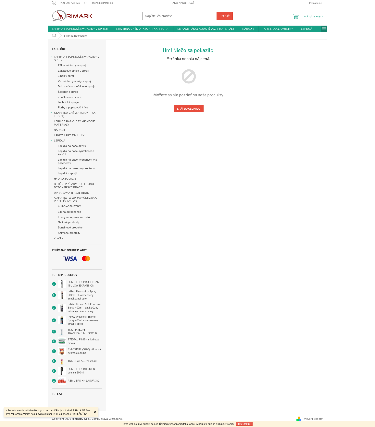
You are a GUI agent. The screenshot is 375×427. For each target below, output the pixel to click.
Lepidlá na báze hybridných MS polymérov (77, 161)
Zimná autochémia (69, 211)
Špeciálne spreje (68, 91)
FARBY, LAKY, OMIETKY (69, 135)
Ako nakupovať (183, 3)
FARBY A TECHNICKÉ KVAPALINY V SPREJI (76, 58)
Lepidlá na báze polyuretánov (76, 168)
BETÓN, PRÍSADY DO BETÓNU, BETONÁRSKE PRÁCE (74, 185)
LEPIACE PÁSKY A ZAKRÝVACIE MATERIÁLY (74, 123)
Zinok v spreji (66, 75)
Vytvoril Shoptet (313, 418)
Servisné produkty (69, 232)
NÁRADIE (60, 129)
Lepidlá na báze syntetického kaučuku (76, 152)
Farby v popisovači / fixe (73, 107)
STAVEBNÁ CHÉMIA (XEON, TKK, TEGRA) (75, 114)
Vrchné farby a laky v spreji (74, 81)
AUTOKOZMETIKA (69, 206)
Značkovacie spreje (70, 97)
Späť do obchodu (188, 108)
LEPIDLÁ (59, 140)
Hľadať (225, 16)
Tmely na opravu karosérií (74, 217)
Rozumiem (244, 423)
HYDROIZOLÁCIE (65, 178)
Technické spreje (68, 102)
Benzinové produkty (70, 227)
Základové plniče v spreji (73, 70)
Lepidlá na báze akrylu (72, 145)
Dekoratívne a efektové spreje (76, 86)
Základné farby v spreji (72, 65)
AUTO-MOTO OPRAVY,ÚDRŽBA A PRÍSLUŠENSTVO (75, 199)
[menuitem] (80, 29)
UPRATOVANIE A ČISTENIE (71, 192)
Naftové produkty (68, 222)
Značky (58, 238)
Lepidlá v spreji (67, 173)
